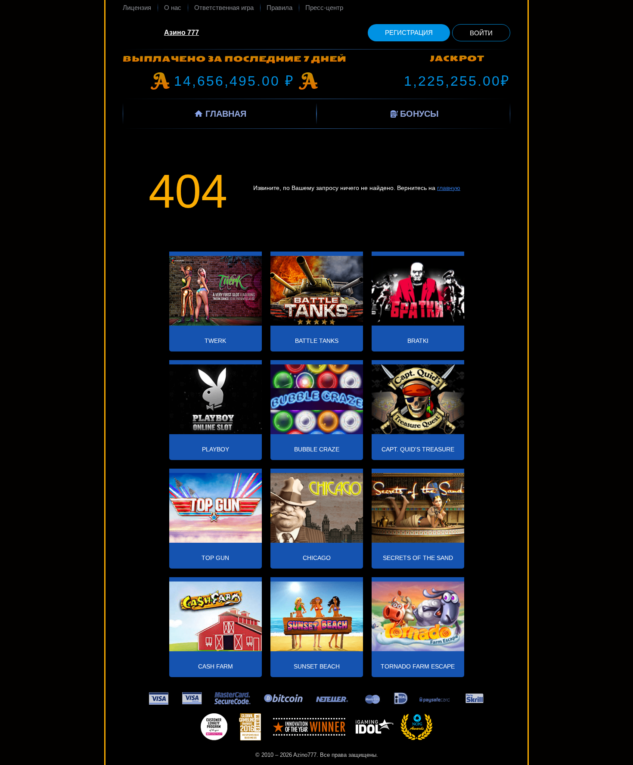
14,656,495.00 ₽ (234, 81)
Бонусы (419, 113)
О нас (172, 7)
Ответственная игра (224, 7)
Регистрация (409, 32)
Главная (225, 113)
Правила (279, 7)
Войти (481, 33)
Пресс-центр (324, 7)
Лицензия (137, 7)
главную (448, 187)
